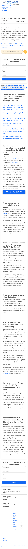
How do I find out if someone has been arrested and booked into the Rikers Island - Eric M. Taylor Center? (13, 107)
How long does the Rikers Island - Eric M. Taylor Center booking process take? (14, 131)
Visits (12, 85)
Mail (15, 85)
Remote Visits (18, 87)
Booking (3, 85)
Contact (5, 540)
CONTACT (3, 15)
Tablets (12, 87)
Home (2, 44)
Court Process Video (13, 89)
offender (5, 213)
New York (7, 44)
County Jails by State (15, 515)
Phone (17, 85)
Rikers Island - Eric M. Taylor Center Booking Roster (14, 192)
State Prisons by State (15, 520)
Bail (23, 85)
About (4, 538)
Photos (6, 89)
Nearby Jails (21, 89)
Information (7, 85)
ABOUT (2, 12)
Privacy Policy (16, 545)
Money (20, 85)
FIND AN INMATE (5, 9)
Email (9, 87)
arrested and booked (12, 159)
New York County (15, 44)
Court (2, 89)
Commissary (24, 87)
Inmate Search (4, 87)
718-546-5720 (14, 162)
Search (14, 79)
